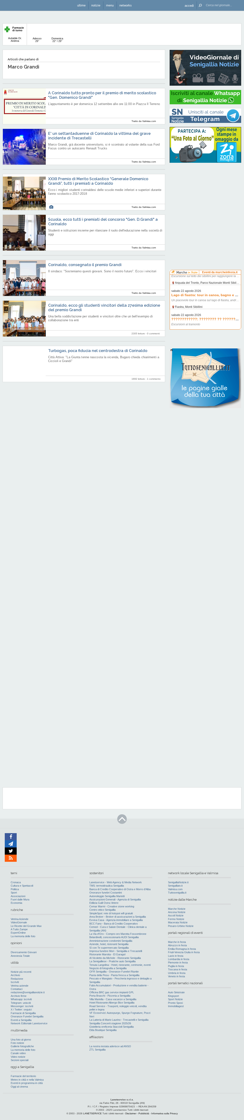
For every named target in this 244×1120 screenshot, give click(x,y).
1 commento (154, 379)
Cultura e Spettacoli (22, 885)
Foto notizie (17, 1042)
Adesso (37, 39)
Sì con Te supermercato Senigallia (109, 947)
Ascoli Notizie (175, 915)
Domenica (57, 39)
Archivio (15, 975)
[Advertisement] (205, 197)
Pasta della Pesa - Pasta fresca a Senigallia (114, 975)
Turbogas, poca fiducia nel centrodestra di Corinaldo (97, 350)
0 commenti (153, 333)
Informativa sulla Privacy (164, 1113)
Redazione (17, 978)
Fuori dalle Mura (20, 899)
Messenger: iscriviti (22, 1006)
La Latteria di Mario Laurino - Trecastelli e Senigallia (118, 1019)
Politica (15, 889)
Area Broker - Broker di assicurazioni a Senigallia (117, 916)
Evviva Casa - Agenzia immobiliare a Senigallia (116, 920)
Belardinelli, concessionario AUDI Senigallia (114, 937)
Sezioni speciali (19, 1060)
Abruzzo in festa (177, 945)
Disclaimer (130, 1113)
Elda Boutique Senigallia (103, 1030)
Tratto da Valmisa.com (144, 121)
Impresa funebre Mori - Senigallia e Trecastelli (115, 951)
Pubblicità (143, 1113)
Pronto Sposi (175, 1002)
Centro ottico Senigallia (102, 909)
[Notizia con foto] (51, 207)
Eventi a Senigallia (21, 1020)
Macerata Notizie (178, 922)
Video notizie (18, 1056)
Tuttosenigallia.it (177, 892)
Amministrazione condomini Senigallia (110, 940)
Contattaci (16, 989)
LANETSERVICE (92, 1113)
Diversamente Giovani (23, 952)
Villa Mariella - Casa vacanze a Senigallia (112, 999)
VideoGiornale (19, 922)
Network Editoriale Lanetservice (29, 1023)
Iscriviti (15, 982)
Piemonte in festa (178, 962)
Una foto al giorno (21, 1039)
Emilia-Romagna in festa (182, 948)
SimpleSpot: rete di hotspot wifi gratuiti (111, 913)
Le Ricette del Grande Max (26, 926)
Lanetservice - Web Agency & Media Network (115, 882)
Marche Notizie (176, 908)
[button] (189, 5)
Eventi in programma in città (27, 1083)
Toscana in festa (177, 969)
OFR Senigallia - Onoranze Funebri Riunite (114, 971)
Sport (14, 892)
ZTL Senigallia (97, 1049)
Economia (16, 902)
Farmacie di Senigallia (23, 1013)
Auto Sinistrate (176, 992)
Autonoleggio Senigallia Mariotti (107, 896)
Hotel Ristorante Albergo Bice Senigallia (111, 1002)
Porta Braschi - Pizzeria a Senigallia (109, 995)
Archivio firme (18, 995)
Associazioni (18, 896)
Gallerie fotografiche (22, 1046)
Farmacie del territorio (23, 1076)
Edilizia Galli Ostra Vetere (103, 902)
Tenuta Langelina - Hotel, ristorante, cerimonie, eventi (120, 964)
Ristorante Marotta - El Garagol (107, 954)
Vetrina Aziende (19, 919)
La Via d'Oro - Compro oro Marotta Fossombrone (117, 933)
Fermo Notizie (176, 919)
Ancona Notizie (176, 912)
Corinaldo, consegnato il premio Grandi (85, 265)
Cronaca (16, 882)
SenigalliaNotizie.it (178, 882)
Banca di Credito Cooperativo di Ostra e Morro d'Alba (120, 889)
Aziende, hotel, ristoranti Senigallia (108, 944)
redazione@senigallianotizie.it (28, 992)
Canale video (18, 1053)
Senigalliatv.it (175, 885)
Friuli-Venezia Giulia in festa (184, 952)
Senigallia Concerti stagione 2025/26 (110, 1023)
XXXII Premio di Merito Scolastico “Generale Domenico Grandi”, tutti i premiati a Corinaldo (98, 181)
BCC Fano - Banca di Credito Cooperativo (113, 923)
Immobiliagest (176, 1006)
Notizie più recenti (21, 971)
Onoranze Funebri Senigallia (27, 1016)
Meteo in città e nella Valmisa (27, 1079)
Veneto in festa (176, 976)
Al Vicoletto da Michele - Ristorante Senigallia (115, 958)
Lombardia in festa (178, 959)
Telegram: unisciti (21, 1002)
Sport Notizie (175, 999)
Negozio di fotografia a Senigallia (108, 968)
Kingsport (173, 995)
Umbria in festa (176, 973)
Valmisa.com (175, 889)
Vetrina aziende (19, 985)
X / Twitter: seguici (21, 1009)
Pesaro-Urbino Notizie (180, 926)
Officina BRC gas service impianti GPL (111, 992)
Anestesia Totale (20, 955)
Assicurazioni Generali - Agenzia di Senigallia (115, 899)
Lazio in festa (175, 955)
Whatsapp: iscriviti (21, 999)
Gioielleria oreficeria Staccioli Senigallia (111, 1026)
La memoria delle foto (23, 936)
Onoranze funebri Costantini (105, 892)
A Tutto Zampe (19, 929)
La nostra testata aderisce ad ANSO (110, 1046)
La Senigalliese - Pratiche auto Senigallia (112, 961)
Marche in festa (177, 942)
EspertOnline (18, 932)
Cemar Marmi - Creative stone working (111, 906)
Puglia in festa (176, 966)
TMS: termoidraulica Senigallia (106, 885)
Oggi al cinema (19, 1086)
